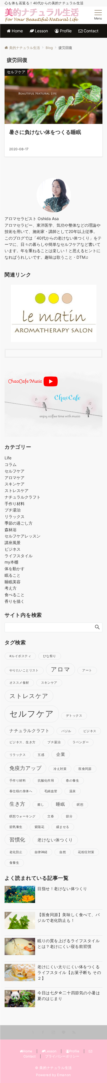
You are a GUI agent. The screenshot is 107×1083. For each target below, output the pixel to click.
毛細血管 (50, 791)
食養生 (14, 863)
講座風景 (13, 542)
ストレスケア (17, 490)
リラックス (15, 516)
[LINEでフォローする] (63, 1033)
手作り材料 (15, 503)
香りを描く (15, 601)
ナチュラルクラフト (23, 497)
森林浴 (11, 529)
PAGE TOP (98, 1045)
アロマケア (15, 477)
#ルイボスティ (20, 656)
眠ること (13, 575)
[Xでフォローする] (33, 1033)
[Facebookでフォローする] (43, 1033)
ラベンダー (80, 742)
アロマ (60, 669)
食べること (15, 594)
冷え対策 (59, 769)
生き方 (17, 804)
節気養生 (16, 827)
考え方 (11, 588)
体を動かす (15, 568)
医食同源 (85, 769)
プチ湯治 (13, 509)
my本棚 (11, 562)
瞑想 (80, 805)
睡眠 (60, 804)
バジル (66, 731)
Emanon (64, 1075)
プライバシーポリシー (62, 1056)
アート (87, 670)
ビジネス (13, 549)
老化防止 (16, 852)
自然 (62, 852)
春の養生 (72, 780)
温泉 (72, 791)
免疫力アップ (25, 768)
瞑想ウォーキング (22, 816)
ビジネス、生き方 (22, 742)
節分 (69, 816)
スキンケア (15, 483)
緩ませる (62, 827)
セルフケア (15, 471)
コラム (11, 464)
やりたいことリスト (24, 670)
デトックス (74, 716)
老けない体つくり (55, 840)
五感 (41, 755)
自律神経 (41, 852)
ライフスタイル (19, 555)
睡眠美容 (13, 581)
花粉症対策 (86, 852)
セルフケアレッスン (23, 535)
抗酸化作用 (46, 780)
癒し (40, 805)
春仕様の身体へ (20, 791)
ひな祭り (49, 656)
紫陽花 (39, 827)
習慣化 (17, 839)
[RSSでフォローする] (74, 1033)
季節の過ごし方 (19, 523)
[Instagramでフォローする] (53, 1033)
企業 (60, 754)
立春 (50, 816)
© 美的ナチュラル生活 (53, 1068)
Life (8, 457)
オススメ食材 (19, 683)
